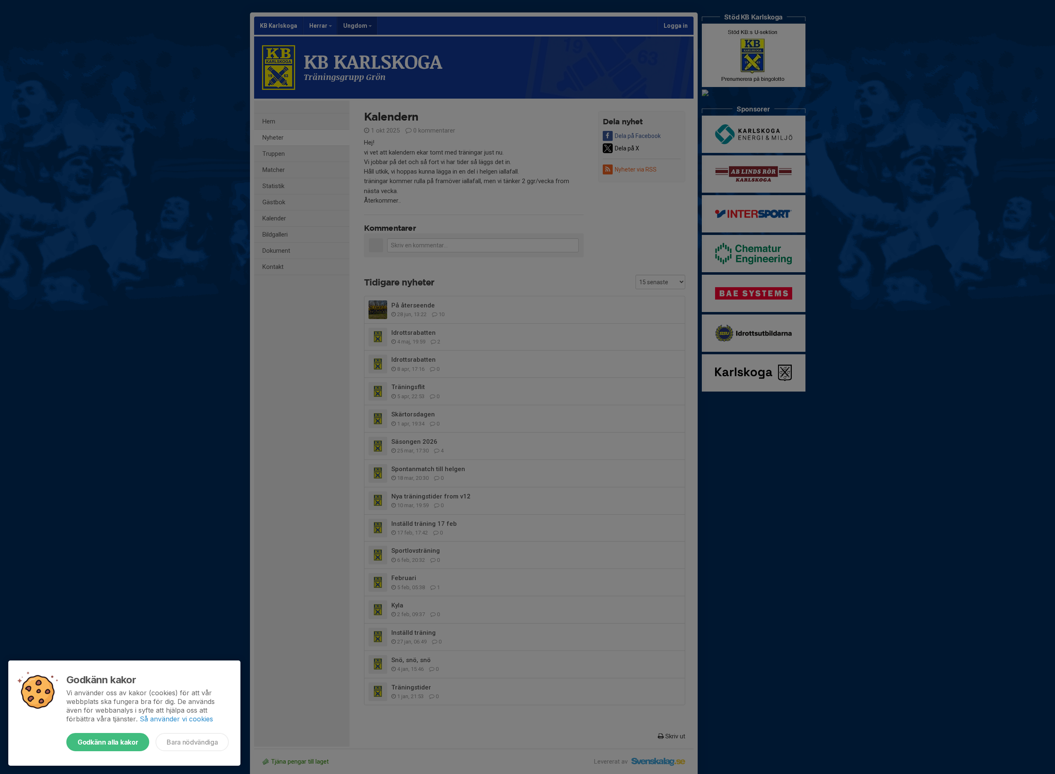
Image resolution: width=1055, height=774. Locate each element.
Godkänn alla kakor (108, 742)
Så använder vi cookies (176, 719)
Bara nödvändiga (192, 742)
